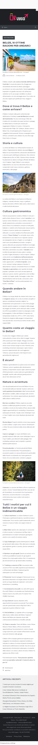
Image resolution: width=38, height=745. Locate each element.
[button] (35, 27)
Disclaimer (9, 736)
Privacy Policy (18, 736)
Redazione (27, 736)
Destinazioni (9, 38)
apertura (7, 670)
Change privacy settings (7, 743)
